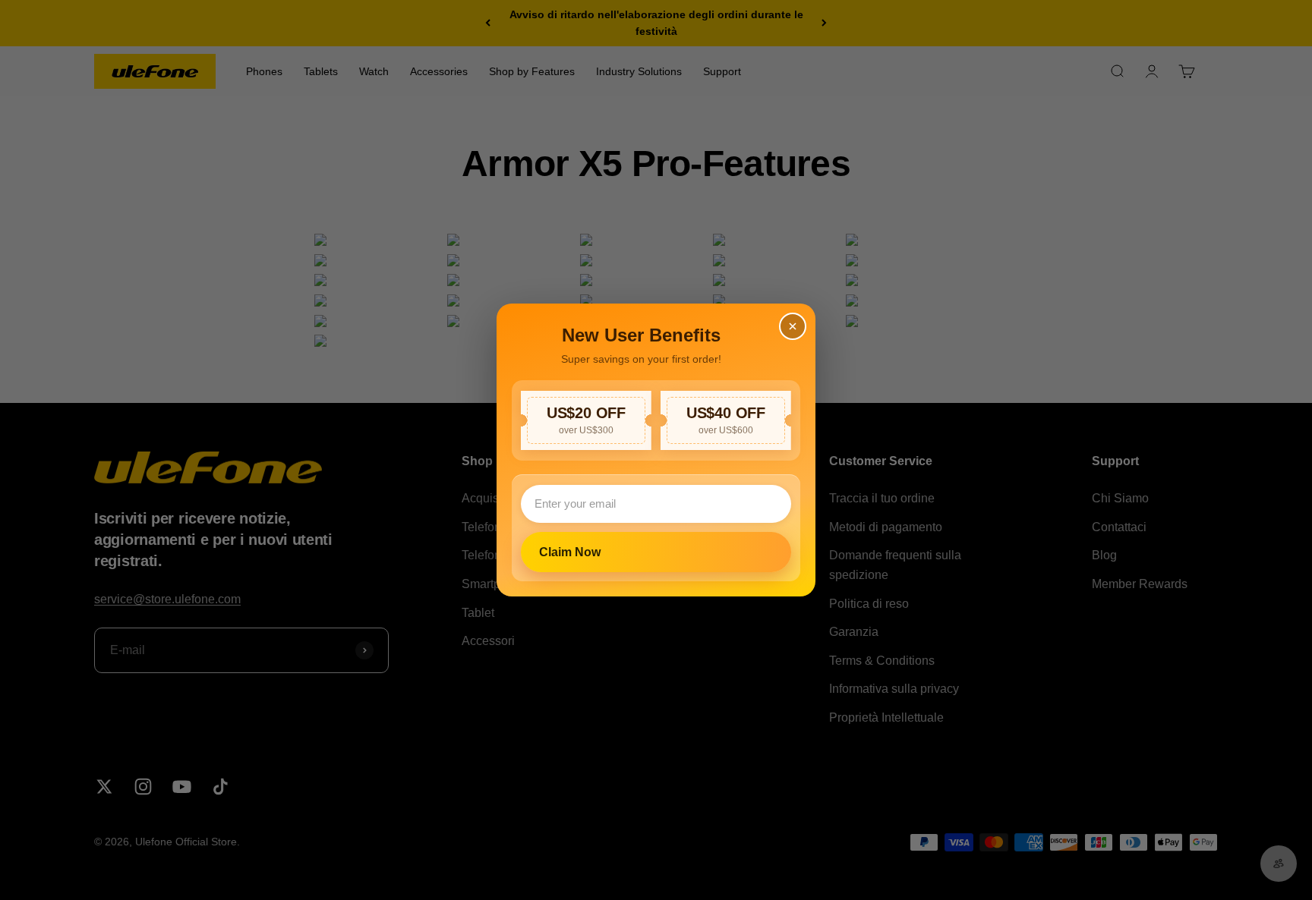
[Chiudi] (792, 326)
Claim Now (570, 552)
